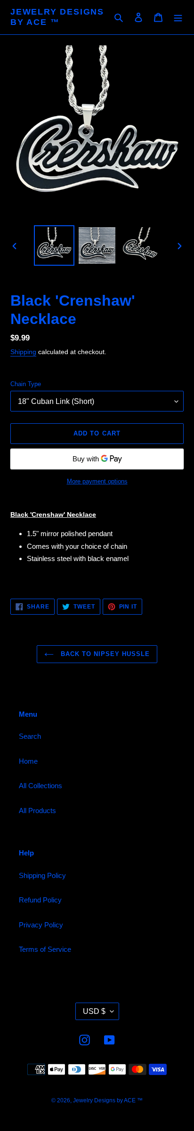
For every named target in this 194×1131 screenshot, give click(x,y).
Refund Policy (40, 900)
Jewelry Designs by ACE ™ (57, 17)
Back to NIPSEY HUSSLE (104, 653)
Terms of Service (45, 949)
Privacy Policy (41, 925)
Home (28, 761)
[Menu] (178, 17)
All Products (37, 811)
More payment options (97, 481)
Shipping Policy (42, 875)
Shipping (23, 352)
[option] (54, 245)
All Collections (40, 786)
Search (30, 736)
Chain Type (25, 384)
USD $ (94, 1011)
